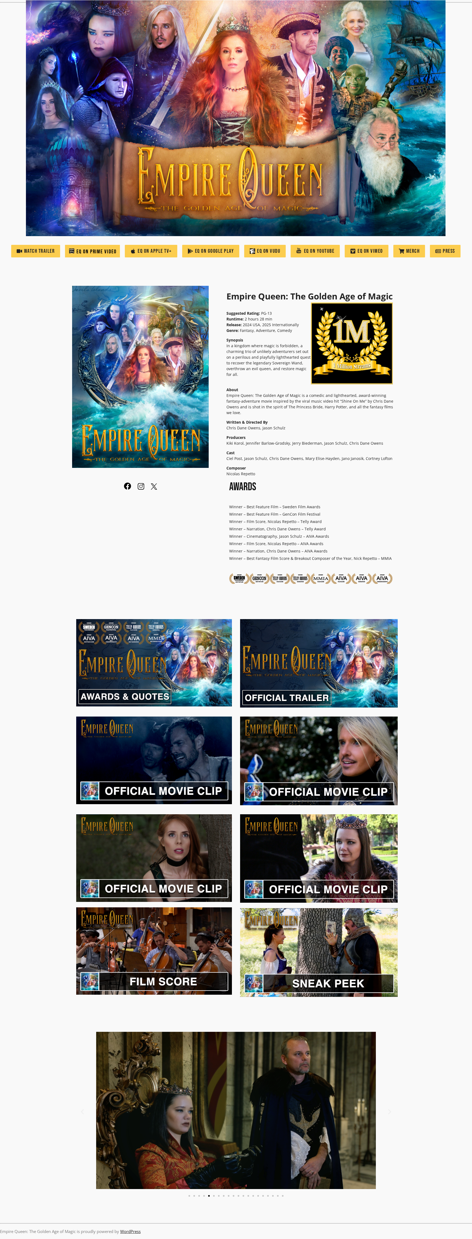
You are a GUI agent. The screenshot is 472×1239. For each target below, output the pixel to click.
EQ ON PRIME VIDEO (95, 251)
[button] (82, 1112)
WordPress (130, 1231)
